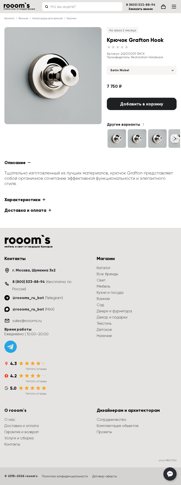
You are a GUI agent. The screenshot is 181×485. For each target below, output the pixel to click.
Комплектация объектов (118, 425)
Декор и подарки (112, 317)
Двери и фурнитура (114, 311)
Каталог (9, 18)
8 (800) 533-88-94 (140, 5)
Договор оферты (104, 476)
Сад (100, 305)
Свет (101, 280)
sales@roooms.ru (27, 320)
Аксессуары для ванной (47, 18)
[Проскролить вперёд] (174, 138)
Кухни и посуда (110, 292)
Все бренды (107, 274)
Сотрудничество (111, 419)
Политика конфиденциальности (65, 476)
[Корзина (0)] (163, 6)
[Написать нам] (170, 474)
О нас (9, 419)
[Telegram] (10, 347)
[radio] (109, 47)
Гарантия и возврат (21, 432)
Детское (104, 329)
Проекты (104, 432)
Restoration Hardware (147, 57)
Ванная (23, 18)
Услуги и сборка (19, 438)
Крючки (71, 18)
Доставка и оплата (21, 425)
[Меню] (174, 6)
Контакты (12, 444)
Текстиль (104, 323)
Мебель (103, 286)
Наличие (104, 335)
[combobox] (82, 6)
